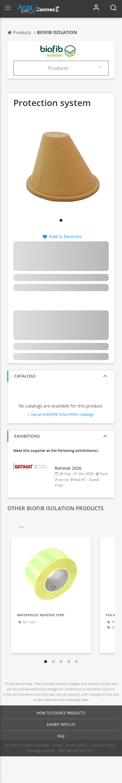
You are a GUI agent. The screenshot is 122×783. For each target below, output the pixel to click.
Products (58, 68)
